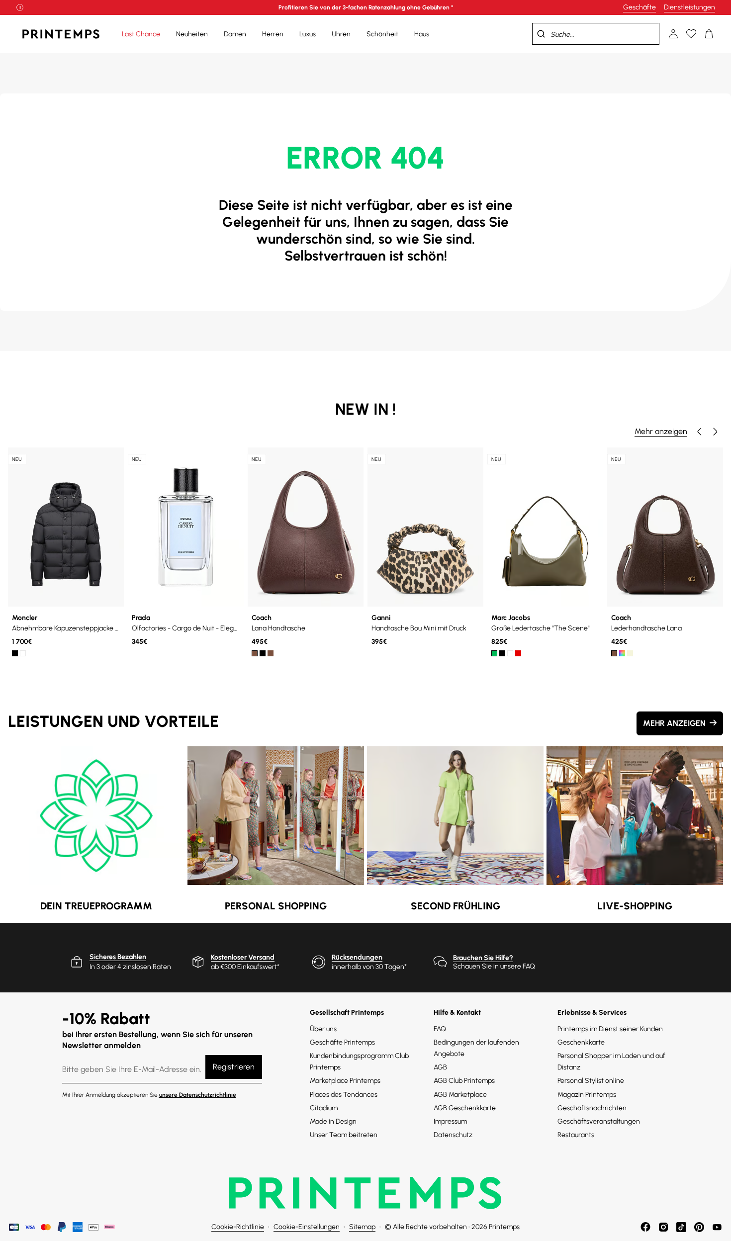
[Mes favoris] (691, 34)
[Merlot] (622, 653)
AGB (440, 1067)
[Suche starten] (541, 33)
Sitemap (362, 1227)
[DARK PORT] (518, 653)
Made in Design (333, 1121)
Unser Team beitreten (343, 1135)
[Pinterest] (699, 1227)
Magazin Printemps (586, 1094)
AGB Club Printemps (464, 1080)
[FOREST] (494, 653)
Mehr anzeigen (661, 431)
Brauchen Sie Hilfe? (483, 958)
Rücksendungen (357, 957)
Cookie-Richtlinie (237, 1227)
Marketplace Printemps (345, 1080)
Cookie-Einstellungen (307, 1227)
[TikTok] (681, 1227)
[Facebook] (645, 1227)
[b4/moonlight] (630, 653)
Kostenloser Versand (242, 957)
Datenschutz (453, 1135)
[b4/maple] (614, 653)
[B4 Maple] (255, 653)
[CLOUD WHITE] (510, 653)
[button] (699, 432)
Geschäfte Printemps (342, 1042)
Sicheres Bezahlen (118, 957)
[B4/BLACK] (263, 653)
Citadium (324, 1108)
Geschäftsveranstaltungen (598, 1121)
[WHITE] (23, 653)
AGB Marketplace (460, 1094)
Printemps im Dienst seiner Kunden (610, 1029)
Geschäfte (639, 7)
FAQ (440, 1029)
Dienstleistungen (689, 7)
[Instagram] (663, 1227)
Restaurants (575, 1135)
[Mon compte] (673, 34)
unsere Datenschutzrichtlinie (197, 1094)
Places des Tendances (343, 1094)
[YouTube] (717, 1227)
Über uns (323, 1029)
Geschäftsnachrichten (592, 1108)
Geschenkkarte (581, 1042)
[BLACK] (15, 653)
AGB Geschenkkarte (465, 1108)
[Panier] (709, 34)
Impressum (450, 1121)
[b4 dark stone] (271, 653)
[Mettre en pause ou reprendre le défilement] (20, 7)
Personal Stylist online (590, 1080)
